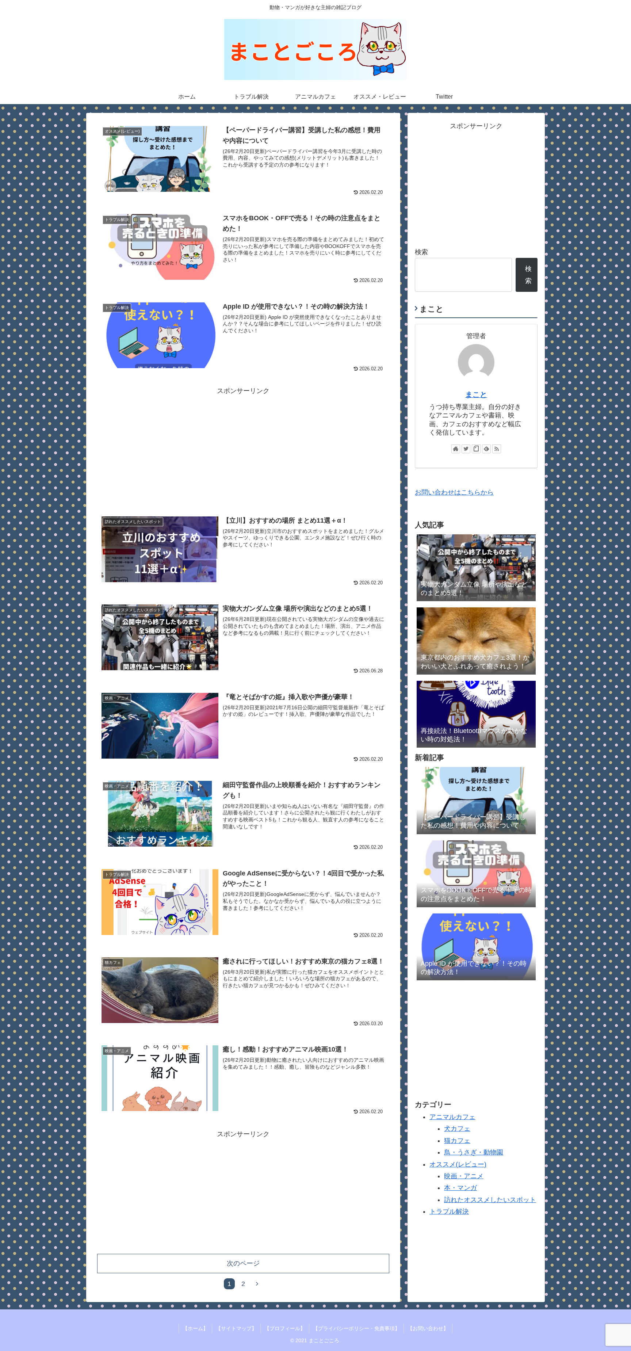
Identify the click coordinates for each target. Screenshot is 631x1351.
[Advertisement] (243, 448)
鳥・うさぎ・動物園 (473, 1152)
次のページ (243, 1263)
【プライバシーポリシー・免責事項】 (356, 1328)
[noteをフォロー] (476, 448)
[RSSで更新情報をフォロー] (496, 448)
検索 (421, 252)
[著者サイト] (455, 448)
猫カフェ (457, 1140)
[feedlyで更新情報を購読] (486, 448)
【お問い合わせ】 (428, 1328)
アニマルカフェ (452, 1117)
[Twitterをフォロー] (466, 448)
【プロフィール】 (284, 1328)
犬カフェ (457, 1128)
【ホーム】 (195, 1328)
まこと (476, 394)
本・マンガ (460, 1187)
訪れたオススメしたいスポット (490, 1199)
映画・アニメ (463, 1176)
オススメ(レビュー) (457, 1164)
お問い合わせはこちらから (454, 492)
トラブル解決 (449, 1211)
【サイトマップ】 (236, 1328)
